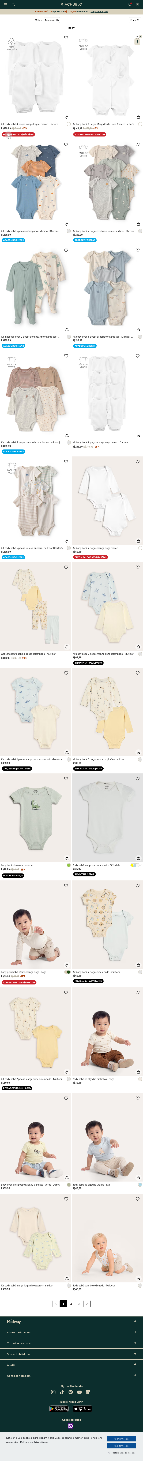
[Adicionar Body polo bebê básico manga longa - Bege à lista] (66, 885)
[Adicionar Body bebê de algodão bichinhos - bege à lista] (137, 992)
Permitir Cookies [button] (121, 1438)
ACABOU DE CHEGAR (13, 240)
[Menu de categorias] (5, 4)
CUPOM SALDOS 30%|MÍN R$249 (91, 557)
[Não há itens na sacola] (137, 4)
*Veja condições (99, 11)
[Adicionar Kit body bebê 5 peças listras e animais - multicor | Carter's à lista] (66, 461)
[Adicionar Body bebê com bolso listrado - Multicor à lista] (137, 1199)
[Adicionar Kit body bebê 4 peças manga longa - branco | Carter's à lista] (66, 37)
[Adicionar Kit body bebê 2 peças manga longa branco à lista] (137, 461)
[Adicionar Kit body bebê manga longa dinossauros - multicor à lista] (66, 1199)
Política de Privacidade (34, 1441)
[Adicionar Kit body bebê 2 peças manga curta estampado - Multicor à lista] (66, 673)
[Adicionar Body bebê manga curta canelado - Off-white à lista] (137, 778)
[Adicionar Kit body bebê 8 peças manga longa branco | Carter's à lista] (137, 355)
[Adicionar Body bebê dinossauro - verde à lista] (66, 778)
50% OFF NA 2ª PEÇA (13, 875)
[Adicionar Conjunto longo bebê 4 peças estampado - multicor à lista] (66, 567)
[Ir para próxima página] (87, 1303)
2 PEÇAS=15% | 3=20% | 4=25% (88, 663)
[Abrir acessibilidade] (137, 41)
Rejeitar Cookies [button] (121, 1445)
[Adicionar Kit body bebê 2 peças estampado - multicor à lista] (137, 885)
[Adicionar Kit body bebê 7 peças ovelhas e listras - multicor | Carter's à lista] (137, 144)
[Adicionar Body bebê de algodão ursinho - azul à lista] (137, 1098)
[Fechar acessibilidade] (140, 36)
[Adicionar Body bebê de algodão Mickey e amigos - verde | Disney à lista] (66, 1098)
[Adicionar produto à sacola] (67, 117)
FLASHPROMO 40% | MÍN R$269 (18, 134)
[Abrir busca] (13, 4)
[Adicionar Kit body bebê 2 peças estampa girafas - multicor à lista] (137, 673)
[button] (121, 1452)
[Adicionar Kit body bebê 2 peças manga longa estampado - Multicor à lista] (137, 567)
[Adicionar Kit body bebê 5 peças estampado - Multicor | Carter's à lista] (66, 144)
